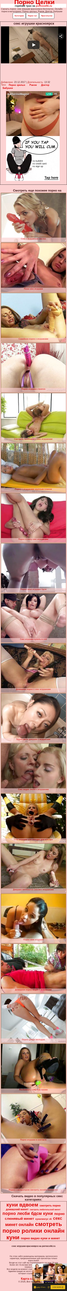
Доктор (45, 85)
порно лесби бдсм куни (28, 1213)
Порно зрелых (17, 85)
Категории (19, 16)
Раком (33, 85)
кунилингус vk (43, 1219)
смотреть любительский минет (45, 1209)
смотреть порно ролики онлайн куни (33, 1231)
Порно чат (32, 16)
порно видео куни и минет (40, 1238)
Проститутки (46, 16)
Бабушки (8, 88)
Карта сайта (29, 1278)
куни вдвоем (22, 1205)
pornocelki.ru (44, 5)
